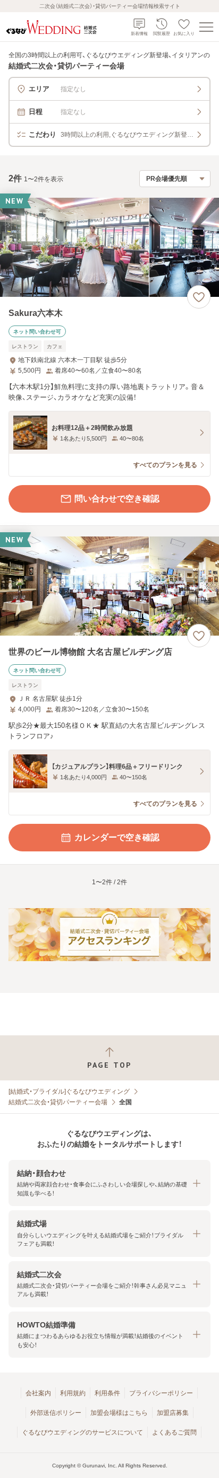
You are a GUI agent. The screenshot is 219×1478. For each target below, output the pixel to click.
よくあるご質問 (174, 1432)
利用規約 (73, 1393)
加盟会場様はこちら (119, 1413)
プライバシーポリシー (161, 1393)
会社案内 (38, 1393)
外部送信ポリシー (55, 1413)
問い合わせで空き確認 (116, 498)
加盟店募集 (173, 1413)
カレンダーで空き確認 (116, 837)
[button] (109, 1183)
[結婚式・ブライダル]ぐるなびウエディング (69, 1091)
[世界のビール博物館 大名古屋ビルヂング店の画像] (109, 586)
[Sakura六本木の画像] (109, 247)
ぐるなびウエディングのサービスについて (82, 1432)
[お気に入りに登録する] (198, 297)
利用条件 (107, 1393)
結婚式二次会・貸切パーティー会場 (58, 1102)
